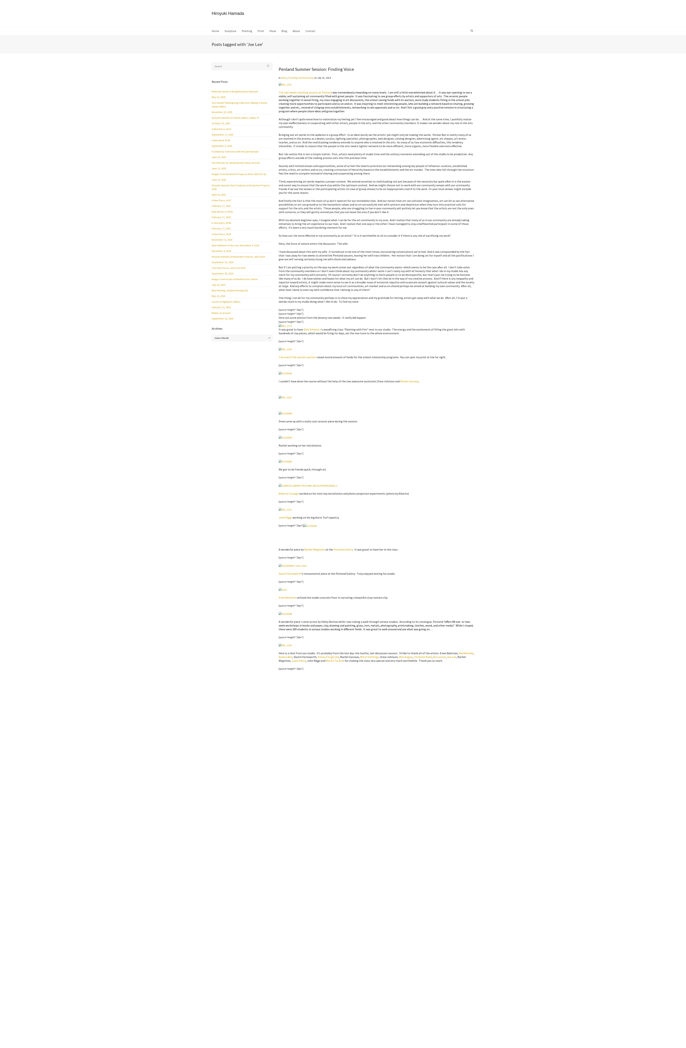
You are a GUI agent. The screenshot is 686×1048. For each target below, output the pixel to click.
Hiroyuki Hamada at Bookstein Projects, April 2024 (238, 256)
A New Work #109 (221, 140)
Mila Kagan (405, 657)
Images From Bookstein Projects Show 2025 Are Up (239, 174)
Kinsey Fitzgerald (328, 657)
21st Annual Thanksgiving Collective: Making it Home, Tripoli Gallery (240, 104)
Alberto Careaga (289, 493)
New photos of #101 (222, 211)
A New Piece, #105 (221, 234)
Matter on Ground (221, 313)
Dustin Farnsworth (290, 573)
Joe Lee (451, 657)
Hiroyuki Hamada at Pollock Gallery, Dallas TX (235, 117)
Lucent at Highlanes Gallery (226, 301)
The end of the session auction (297, 357)
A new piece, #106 (221, 223)
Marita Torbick (335, 660)
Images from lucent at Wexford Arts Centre (235, 279)
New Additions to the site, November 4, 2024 (235, 245)
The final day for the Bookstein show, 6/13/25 (236, 162)
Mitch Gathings (369, 657)
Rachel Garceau (409, 381)
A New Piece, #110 (221, 129)
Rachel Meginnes (314, 549)
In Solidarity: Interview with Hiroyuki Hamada (235, 151)
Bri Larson (439, 657)
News (284, 77)
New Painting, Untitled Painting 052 (230, 290)
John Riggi (285, 517)
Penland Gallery (343, 549)
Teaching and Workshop (301, 77)
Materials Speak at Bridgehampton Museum (235, 91)
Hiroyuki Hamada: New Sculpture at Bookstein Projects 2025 (241, 187)
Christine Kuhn (423, 657)
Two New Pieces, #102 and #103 (228, 268)
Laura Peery (299, 660)
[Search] (472, 31)
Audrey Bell (285, 657)
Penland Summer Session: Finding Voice (316, 69)
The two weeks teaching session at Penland (305, 92)
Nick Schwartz (312, 329)
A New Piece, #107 (221, 200)
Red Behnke (466, 653)
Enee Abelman (287, 597)
